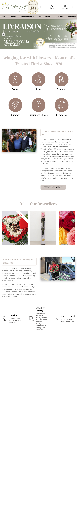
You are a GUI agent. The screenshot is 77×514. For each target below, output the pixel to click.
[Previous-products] (4, 221)
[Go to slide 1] (34, 46)
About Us (59, 17)
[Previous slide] (3, 34)
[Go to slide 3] (38, 46)
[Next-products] (73, 221)
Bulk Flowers (45, 17)
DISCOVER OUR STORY (53, 187)
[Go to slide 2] (36, 46)
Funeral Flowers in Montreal (22, 17)
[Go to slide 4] (41, 46)
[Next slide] (73, 34)
